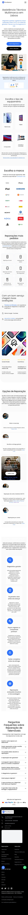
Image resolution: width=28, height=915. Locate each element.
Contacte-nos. (21, 176)
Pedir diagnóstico (14, 44)
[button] (25, 2)
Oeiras (10, 477)
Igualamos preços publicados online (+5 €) (14, 21)
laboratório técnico (7, 246)
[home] (6, 2)
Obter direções (14, 48)
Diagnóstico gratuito (8, 21)
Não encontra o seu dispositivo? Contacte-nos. (14, 157)
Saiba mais (14, 429)
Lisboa (6, 477)
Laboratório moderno (9, 318)
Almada (9, 479)
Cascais (15, 477)
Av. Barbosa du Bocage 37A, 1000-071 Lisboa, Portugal (13, 817)
